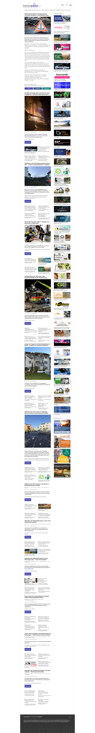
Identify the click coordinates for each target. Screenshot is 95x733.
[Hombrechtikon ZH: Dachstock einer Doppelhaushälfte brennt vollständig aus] (38, 295)
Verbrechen (47, 10)
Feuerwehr (58, 10)
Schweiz (26, 10)
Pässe (54, 10)
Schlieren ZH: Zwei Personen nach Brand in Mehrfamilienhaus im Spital (37, 484)
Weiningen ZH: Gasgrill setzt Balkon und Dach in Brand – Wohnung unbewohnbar (37, 671)
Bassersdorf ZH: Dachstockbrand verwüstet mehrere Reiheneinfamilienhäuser (37, 597)
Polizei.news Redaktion (33, 35)
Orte (40, 10)
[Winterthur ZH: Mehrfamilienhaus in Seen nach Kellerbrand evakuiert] (38, 524)
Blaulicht (69, 10)
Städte (37, 10)
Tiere (65, 10)
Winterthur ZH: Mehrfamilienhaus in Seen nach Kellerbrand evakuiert (38, 521)
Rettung (62, 10)
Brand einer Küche (31, 189)
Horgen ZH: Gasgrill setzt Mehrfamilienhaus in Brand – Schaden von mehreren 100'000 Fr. (37, 344)
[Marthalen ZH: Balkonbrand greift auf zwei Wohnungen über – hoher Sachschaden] (38, 562)
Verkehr (51, 10)
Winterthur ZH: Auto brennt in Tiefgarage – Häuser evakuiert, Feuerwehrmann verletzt (36, 412)
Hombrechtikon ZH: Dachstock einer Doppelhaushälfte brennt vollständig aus (36, 277)
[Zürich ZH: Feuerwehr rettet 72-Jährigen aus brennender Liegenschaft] (38, 233)
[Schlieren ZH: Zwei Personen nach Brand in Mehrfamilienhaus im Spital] (38, 487)
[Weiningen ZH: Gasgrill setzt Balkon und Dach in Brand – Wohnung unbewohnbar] (38, 674)
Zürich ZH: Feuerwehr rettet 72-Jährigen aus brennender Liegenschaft (37, 222)
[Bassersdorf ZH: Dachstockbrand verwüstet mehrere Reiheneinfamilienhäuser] (38, 600)
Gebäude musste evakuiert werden (33, 532)
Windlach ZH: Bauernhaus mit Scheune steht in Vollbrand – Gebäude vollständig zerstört (37, 93)
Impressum (26, 716)
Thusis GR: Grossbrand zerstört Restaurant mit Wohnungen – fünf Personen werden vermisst (38, 634)
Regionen (30, 10)
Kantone (33, 10)
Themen (42, 10)
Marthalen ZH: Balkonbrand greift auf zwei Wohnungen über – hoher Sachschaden (36, 559)
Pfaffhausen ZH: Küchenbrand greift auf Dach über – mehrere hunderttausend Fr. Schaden (37, 164)
